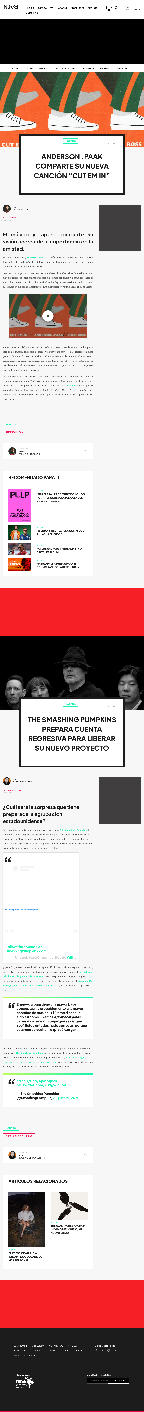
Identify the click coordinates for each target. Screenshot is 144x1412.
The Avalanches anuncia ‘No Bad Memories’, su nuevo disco (68, 1229)
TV (51, 8)
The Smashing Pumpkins (12, 790)
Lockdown (71, 385)
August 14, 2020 (66, 1098)
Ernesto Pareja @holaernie (21, 208)
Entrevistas (88, 68)
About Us (19, 1355)
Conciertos (44, 68)
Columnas (32, 13)
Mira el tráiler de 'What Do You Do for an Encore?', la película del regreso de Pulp (61, 498)
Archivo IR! (20, 1345)
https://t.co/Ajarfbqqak (37, 1081)
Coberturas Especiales (66, 68)
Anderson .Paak (9, 218)
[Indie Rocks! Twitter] (111, 7)
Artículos (104, 68)
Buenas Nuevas (121, 68)
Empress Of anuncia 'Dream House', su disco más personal (25, 1257)
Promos (92, 8)
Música (30, 8)
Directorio (37, 1350)
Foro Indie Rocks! (71, 1350)
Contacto (20, 1350)
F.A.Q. (32, 1355)
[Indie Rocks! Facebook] (107, 7)
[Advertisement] (72, 41)
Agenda (42, 8)
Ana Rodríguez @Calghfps (22, 781)
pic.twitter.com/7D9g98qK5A (41, 1085)
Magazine (61, 8)
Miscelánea (77, 8)
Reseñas (29, 68)
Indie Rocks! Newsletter (99, 1375)
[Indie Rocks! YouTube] (109, 10)
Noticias (15, 68)
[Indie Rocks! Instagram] (116, 7)
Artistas (72, 1345)
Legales (52, 1350)
